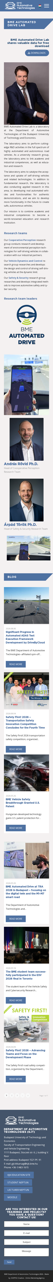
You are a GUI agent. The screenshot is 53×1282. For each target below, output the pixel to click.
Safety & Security (18, 277)
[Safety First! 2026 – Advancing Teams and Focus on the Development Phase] (26, 1023)
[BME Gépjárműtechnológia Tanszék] (19, 5)
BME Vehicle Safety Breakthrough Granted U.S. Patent (23, 803)
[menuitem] (45, 5)
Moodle (12, 1197)
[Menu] (45, 5)
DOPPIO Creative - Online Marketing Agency (28, 1278)
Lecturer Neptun (18, 1189)
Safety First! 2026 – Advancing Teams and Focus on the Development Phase (25, 1054)
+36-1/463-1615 (20, 1167)
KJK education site (18, 1175)
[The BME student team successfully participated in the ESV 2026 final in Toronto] (26, 945)
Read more (15, 664)
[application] (28, 548)
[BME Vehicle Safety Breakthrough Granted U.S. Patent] (26, 772)
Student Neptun (18, 1182)
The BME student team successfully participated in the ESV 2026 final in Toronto (26, 975)
